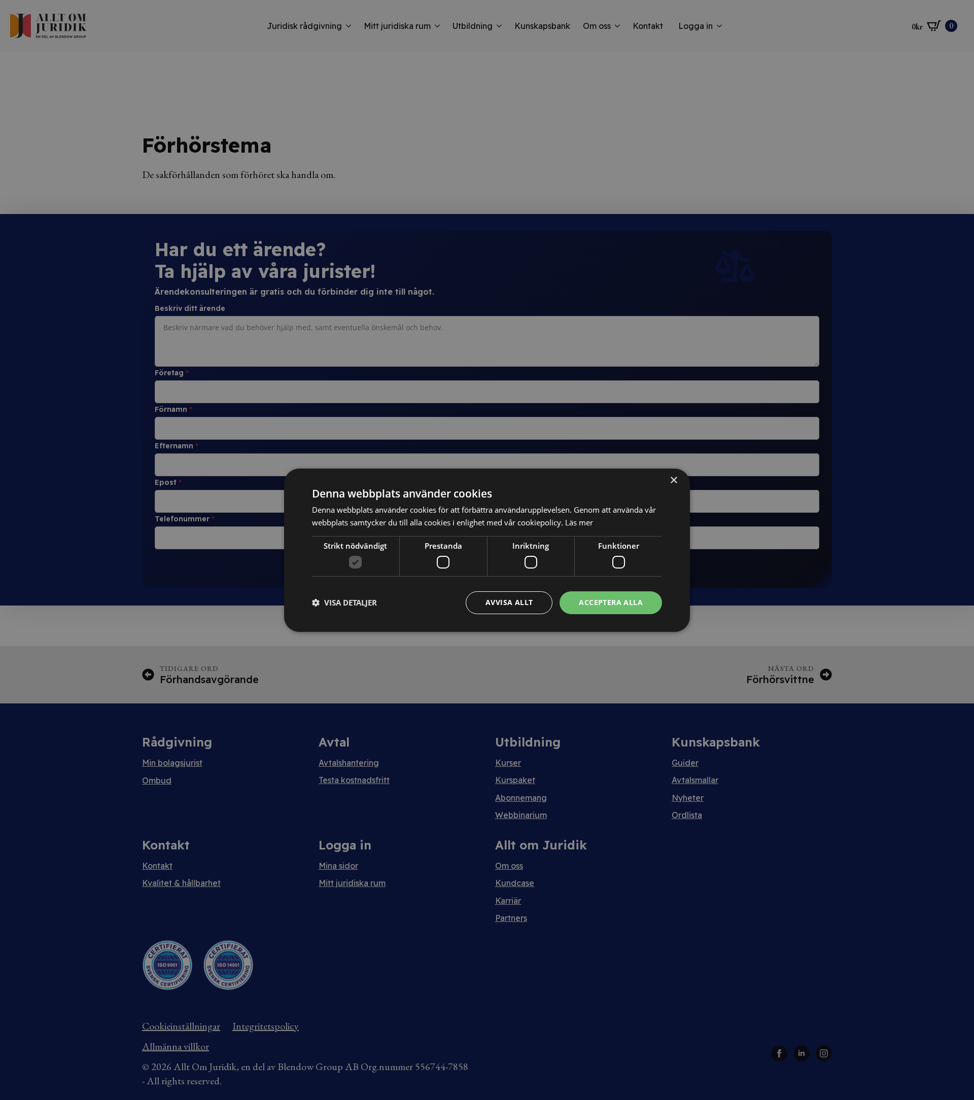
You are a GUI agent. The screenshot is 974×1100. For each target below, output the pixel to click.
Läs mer (579, 522)
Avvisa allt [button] (509, 602)
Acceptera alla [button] (611, 602)
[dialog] (487, 549)
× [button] (673, 480)
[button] (344, 602)
